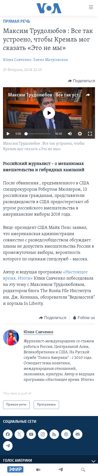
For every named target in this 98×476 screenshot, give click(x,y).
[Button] (81, 81)
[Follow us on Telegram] (8, 446)
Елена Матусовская (50, 60)
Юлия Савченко (17, 60)
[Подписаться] (77, 434)
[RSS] (54, 434)
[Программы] (38, 470)
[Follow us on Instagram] (42, 434)
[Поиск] (83, 470)
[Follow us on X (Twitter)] (19, 434)
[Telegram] (60, 470)
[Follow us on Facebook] (8, 434)
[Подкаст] (66, 434)
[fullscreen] (90, 134)
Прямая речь (16, 21)
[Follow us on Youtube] (31, 434)
